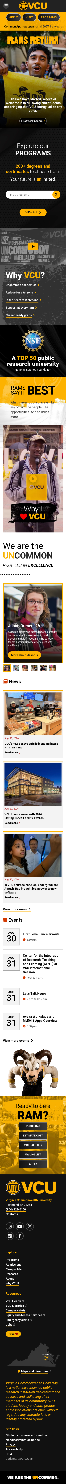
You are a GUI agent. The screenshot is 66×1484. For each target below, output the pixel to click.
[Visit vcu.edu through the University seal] (33, 1189)
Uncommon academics (21, 285)
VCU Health (13, 1301)
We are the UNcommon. (33, 1477)
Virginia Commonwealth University (29, 1200)
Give (12, 1334)
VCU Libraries (15, 1305)
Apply (13, 17)
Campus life (13, 1269)
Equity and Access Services (24, 1315)
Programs (49, 17)
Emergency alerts (17, 1320)
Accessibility (14, 1449)
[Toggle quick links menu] (60, 6)
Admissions (13, 1264)
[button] (33, 246)
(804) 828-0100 (16, 1209)
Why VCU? (12, 1283)
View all (31, 212)
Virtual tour (33, 1145)
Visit (29, 17)
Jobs (9, 1324)
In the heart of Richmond (22, 300)
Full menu (6, 6)
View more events (16, 1041)
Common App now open (19, 26)
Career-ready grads (19, 315)
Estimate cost (33, 1135)
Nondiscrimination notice (23, 1440)
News (15, 681)
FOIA (9, 1454)
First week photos (31, 120)
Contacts (12, 1214)
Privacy (11, 1444)
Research (12, 1274)
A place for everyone (19, 292)
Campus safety (15, 1310)
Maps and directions (34, 1371)
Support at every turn (20, 307)
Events (15, 920)
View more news (15, 909)
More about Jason (23, 655)
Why (25, 275)
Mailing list (33, 1154)
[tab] (7, 668)
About (10, 1278)
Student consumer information (26, 1435)
